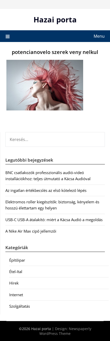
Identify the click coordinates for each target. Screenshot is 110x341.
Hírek (14, 283)
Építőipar (17, 260)
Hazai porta (55, 19)
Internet (16, 294)
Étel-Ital (15, 271)
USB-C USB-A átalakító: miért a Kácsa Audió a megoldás (54, 219)
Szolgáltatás (19, 306)
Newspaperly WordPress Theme (65, 331)
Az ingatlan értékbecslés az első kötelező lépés (45, 190)
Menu (99, 36)
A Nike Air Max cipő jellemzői (30, 231)
